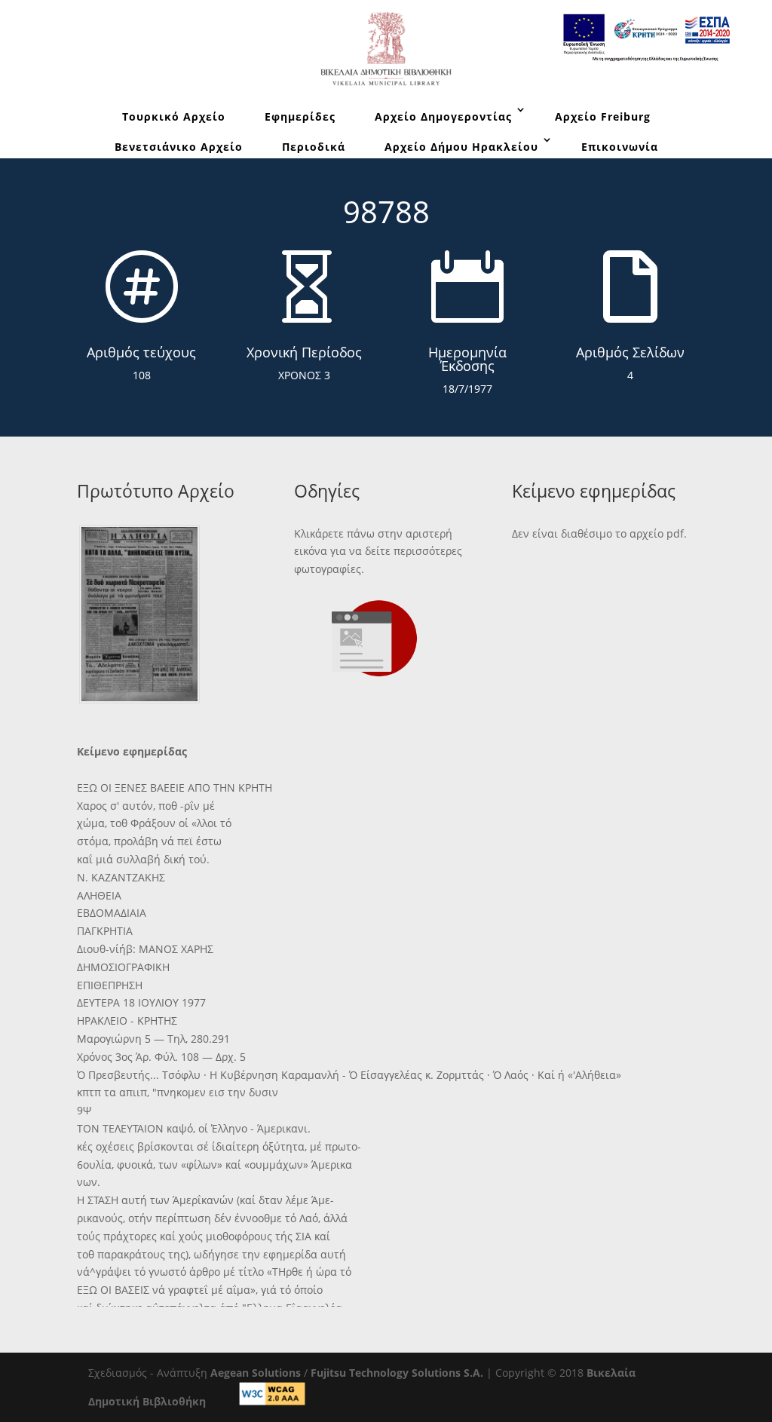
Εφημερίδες (300, 116)
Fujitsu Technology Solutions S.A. (397, 1372)
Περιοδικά (313, 146)
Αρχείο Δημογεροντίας (443, 116)
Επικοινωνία (619, 146)
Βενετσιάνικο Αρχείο (179, 146)
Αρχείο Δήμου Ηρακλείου (461, 146)
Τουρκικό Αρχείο (173, 116)
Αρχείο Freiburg (603, 116)
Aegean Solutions (255, 1372)
